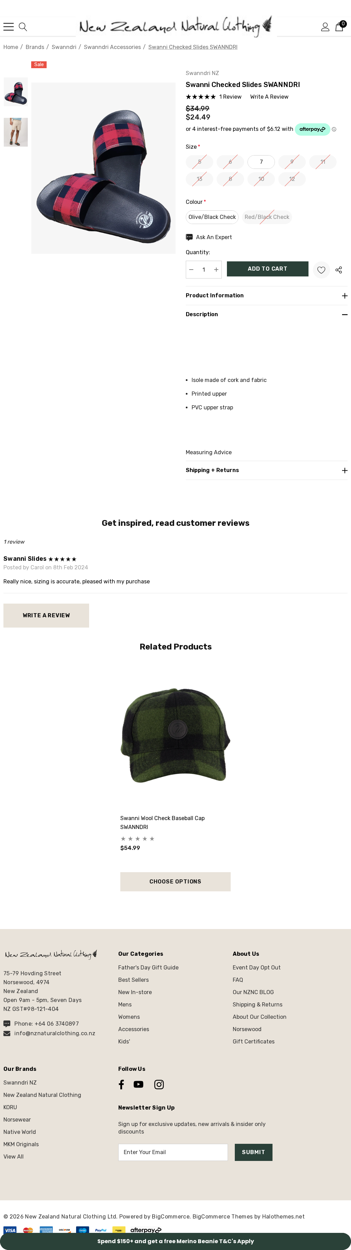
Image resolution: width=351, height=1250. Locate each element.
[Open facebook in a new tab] (120, 1084)
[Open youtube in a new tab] (138, 1084)
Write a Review (46, 615)
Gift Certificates (254, 1041)
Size (193, 147)
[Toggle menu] (8, 27)
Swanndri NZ (202, 73)
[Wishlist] (321, 270)
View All (13, 1156)
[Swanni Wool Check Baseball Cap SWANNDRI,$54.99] (175, 735)
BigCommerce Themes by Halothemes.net (249, 1216)
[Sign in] (325, 26)
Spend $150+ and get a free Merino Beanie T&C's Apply (175, 1241)
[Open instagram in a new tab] (158, 1084)
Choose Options (175, 881)
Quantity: (198, 252)
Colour (196, 202)
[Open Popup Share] (338, 270)
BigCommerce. (172, 1216)
